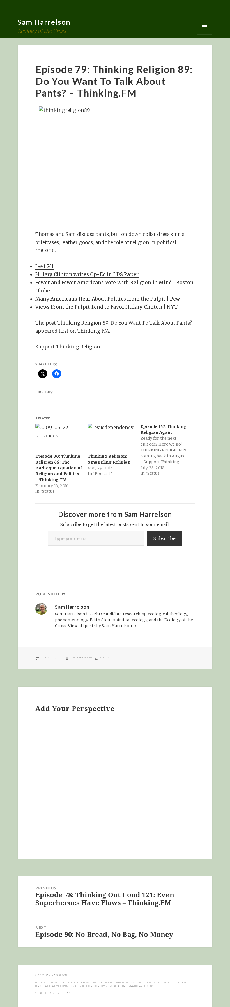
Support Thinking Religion (67, 347)
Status (104, 657)
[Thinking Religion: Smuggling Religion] (111, 437)
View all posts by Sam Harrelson (100, 625)
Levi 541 (44, 266)
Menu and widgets (204, 27)
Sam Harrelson (44, 22)
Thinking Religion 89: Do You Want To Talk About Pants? (124, 323)
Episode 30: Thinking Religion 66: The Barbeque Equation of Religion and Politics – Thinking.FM (58, 468)
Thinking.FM (93, 331)
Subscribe (164, 538)
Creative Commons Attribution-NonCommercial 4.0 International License (101, 986)
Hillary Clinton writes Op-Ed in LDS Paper (87, 274)
